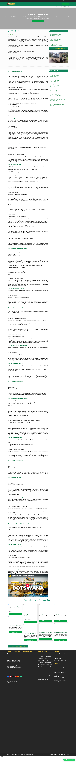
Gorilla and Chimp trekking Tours (44, 654)
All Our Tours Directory (11, 680)
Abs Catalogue (56, 681)
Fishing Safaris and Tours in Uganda (45, 672)
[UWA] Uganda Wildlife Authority (60, 672)
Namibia (60, 6)
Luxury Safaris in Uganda (42, 658)
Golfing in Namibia (53, 86)
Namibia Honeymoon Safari (55, 75)
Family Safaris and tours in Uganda (44, 656)
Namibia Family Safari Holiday (55, 74)
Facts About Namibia (54, 100)
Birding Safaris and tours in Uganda (44, 670)
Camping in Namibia (54, 84)
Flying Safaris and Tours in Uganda (44, 666)
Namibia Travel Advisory (54, 91)
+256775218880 (58, 656)
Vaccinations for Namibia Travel (56, 45)
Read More (9, 669)
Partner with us (66, 754)
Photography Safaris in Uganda (44, 668)
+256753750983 (58, 658)
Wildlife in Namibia (53, 41)
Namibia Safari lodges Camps (55, 95)
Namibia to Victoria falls (54, 94)
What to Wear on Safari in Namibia (56, 97)
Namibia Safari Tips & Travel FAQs (56, 101)
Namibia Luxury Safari (54, 76)
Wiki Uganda (56, 675)
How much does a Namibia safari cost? (57, 102)
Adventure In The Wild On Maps (59, 677)
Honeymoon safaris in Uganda (43, 660)
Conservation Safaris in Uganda (44, 677)
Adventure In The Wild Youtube (59, 678)
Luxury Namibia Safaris (54, 81)
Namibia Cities (53, 96)
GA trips (8, 682)
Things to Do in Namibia (54, 79)
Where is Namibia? (53, 82)
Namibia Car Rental (53, 90)
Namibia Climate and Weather (55, 43)
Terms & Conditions (53, 754)
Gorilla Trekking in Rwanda (12, 681)
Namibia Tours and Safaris (55, 38)
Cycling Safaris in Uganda (43, 679)
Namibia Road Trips (54, 87)
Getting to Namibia (53, 44)
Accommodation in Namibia (55, 39)
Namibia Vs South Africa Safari (56, 106)
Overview (52, 33)
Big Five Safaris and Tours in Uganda (45, 664)
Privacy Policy (60, 754)
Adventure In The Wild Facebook (60, 680)
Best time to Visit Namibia (55, 35)
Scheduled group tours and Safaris (44, 662)
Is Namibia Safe (53, 92)
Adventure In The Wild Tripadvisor (60, 673)
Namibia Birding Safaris (54, 85)
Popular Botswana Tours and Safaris (38, 600)
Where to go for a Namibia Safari (56, 34)
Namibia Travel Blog (54, 40)
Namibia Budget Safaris (54, 80)
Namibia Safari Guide (54, 72)
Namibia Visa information (55, 89)
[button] (69, 760)
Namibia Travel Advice (54, 36)
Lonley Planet (56, 676)
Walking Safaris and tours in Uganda (45, 675)
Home (57, 6)
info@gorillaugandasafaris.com (61, 660)
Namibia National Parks (54, 77)
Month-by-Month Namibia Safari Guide (57, 99)
